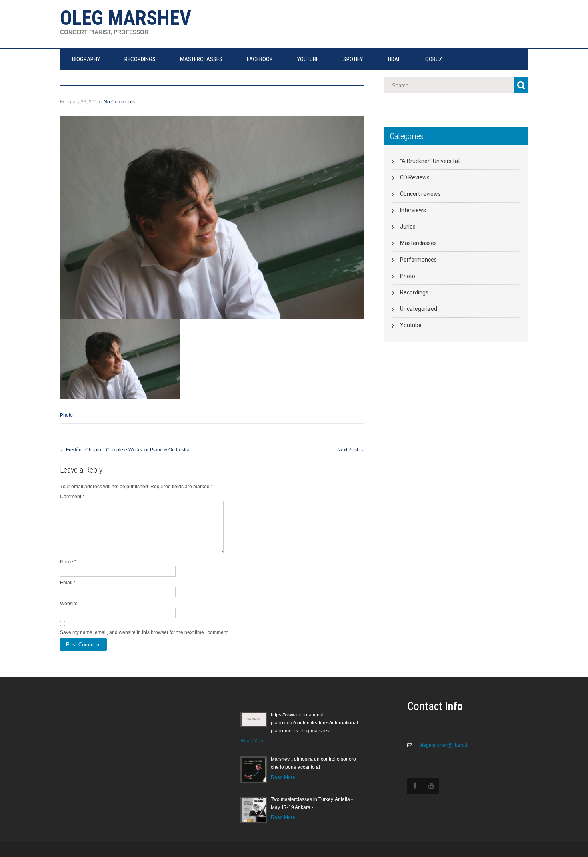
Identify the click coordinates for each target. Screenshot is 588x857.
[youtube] (431, 786)
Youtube (411, 325)
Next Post (350, 450)
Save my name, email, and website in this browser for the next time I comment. (144, 632)
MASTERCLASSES (201, 59)
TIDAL (394, 59)
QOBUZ (433, 59)
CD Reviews (415, 177)
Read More (252, 741)
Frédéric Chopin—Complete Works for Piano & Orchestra (125, 450)
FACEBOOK (260, 59)
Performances (418, 259)
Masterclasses (418, 243)
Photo (66, 415)
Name (68, 562)
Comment (72, 496)
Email (68, 582)
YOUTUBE (308, 59)
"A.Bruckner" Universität (430, 161)
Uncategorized (418, 309)
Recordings (414, 292)
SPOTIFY (353, 59)
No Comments (119, 102)
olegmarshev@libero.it (443, 745)
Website (69, 603)
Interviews (413, 210)
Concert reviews (420, 194)
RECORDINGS (140, 59)
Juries (408, 226)
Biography (86, 59)
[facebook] (415, 786)
